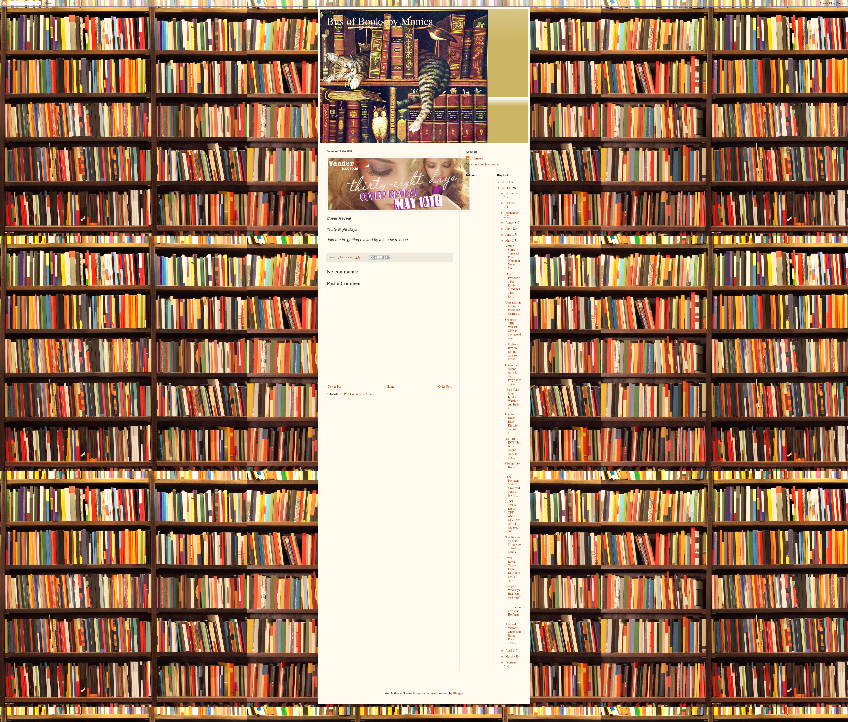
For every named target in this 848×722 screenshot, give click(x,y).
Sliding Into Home (512, 467)
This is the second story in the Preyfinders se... (513, 374)
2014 (505, 188)
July (508, 228)
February (511, 662)
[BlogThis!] (375, 257)
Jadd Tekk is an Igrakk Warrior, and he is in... (512, 398)
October (510, 203)
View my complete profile (482, 164)
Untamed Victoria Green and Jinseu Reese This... (513, 633)
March (509, 656)
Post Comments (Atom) (359, 394)
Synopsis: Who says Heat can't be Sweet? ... (513, 593)
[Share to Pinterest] (388, 257)
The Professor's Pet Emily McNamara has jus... (512, 285)
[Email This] (371, 257)
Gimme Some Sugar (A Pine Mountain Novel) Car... (512, 257)
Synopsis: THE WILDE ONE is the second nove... (513, 328)
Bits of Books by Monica (380, 21)
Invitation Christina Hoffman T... (513, 612)
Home (390, 386)
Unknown (476, 158)
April (509, 650)
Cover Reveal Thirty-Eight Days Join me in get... (512, 569)
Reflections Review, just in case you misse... (511, 351)
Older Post (445, 386)
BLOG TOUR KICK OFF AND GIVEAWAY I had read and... (512, 516)
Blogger (458, 693)
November (512, 193)
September (512, 212)
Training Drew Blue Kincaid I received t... (512, 423)
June (508, 234)
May (508, 240)
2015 (505, 182)
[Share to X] (380, 257)
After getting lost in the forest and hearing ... (513, 307)
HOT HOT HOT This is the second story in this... (513, 448)
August (510, 222)
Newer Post (335, 386)
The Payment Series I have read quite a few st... (512, 486)
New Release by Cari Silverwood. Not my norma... (513, 544)
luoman (431, 693)
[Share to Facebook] (384, 257)
